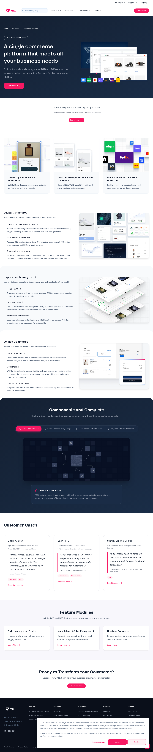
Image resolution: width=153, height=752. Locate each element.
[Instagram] (13, 731)
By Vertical (58, 711)
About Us (107, 711)
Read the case (14, 585)
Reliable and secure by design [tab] (59, 429)
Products (55, 11)
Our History (107, 716)
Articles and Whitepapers (88, 711)
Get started (141, 11)
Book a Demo (76, 686)
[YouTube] (9, 731)
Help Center (132, 711)
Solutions (69, 11)
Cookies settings (98, 742)
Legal (35, 747)
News (97, 11)
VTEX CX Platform (36, 720)
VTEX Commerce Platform (39, 711)
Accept (117, 742)
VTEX (6, 29)
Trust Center (9, 747)
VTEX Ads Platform (36, 716)
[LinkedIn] (5, 731)
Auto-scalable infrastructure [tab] (90, 429)
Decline (136, 742)
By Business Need (61, 716)
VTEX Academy (84, 716)
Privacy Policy (23, 747)
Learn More (74, 120)
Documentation (134, 716)
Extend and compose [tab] (30, 429)
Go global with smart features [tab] (122, 429)
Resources (84, 11)
